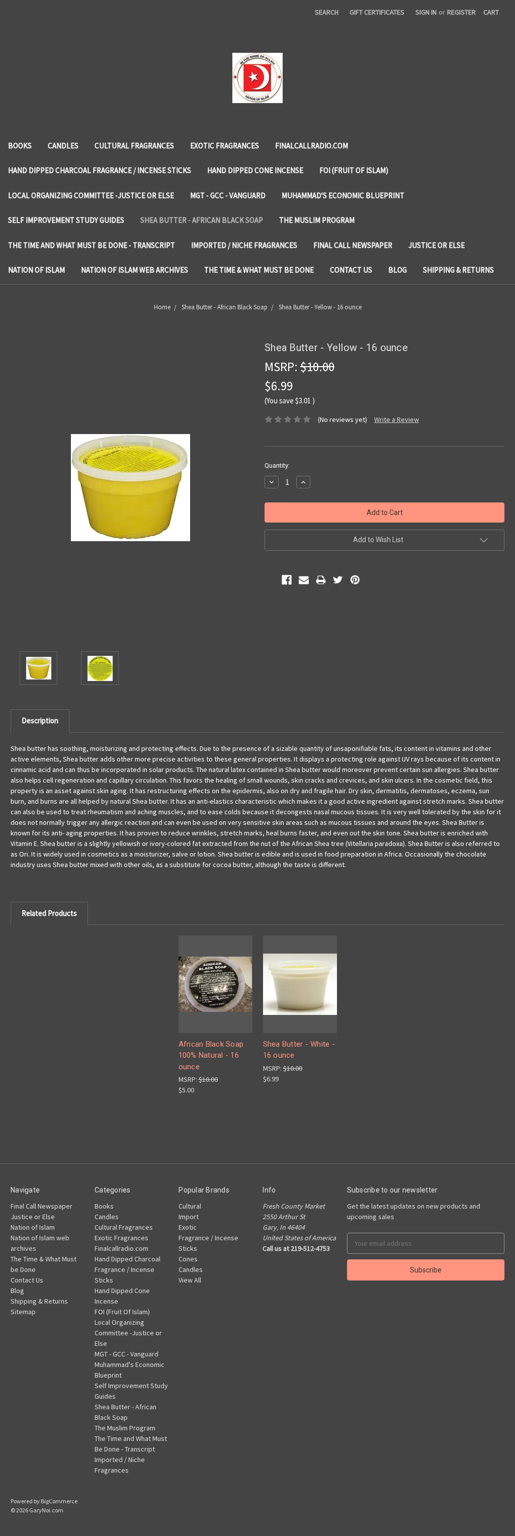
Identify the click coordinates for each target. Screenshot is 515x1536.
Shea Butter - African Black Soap (201, 220)
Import (189, 1216)
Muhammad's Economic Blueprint (343, 195)
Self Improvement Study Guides (66, 220)
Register (461, 12)
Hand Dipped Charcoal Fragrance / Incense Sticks (99, 170)
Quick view (215, 975)
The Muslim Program (317, 220)
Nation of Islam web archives (134, 270)
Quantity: (277, 465)
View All (190, 1280)
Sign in (426, 12)
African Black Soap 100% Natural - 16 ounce (211, 1055)
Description (40, 720)
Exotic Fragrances (224, 145)
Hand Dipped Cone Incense (255, 170)
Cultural (190, 1206)
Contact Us (351, 270)
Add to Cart (215, 992)
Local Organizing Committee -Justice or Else (91, 195)
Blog (397, 270)
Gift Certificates (377, 12)
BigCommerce (59, 1501)
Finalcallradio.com (311, 145)
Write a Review (396, 419)
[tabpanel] (215, 1015)
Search (326, 12)
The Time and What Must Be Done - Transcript (91, 245)
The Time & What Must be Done (259, 270)
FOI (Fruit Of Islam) (353, 170)
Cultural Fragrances (134, 145)
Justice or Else (436, 245)
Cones (188, 1258)
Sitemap (23, 1311)
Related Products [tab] (49, 913)
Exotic (188, 1227)
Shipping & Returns (458, 270)
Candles (63, 145)
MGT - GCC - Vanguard (228, 195)
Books (20, 145)
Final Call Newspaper (352, 245)
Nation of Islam (36, 270)
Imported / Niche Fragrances (244, 245)
